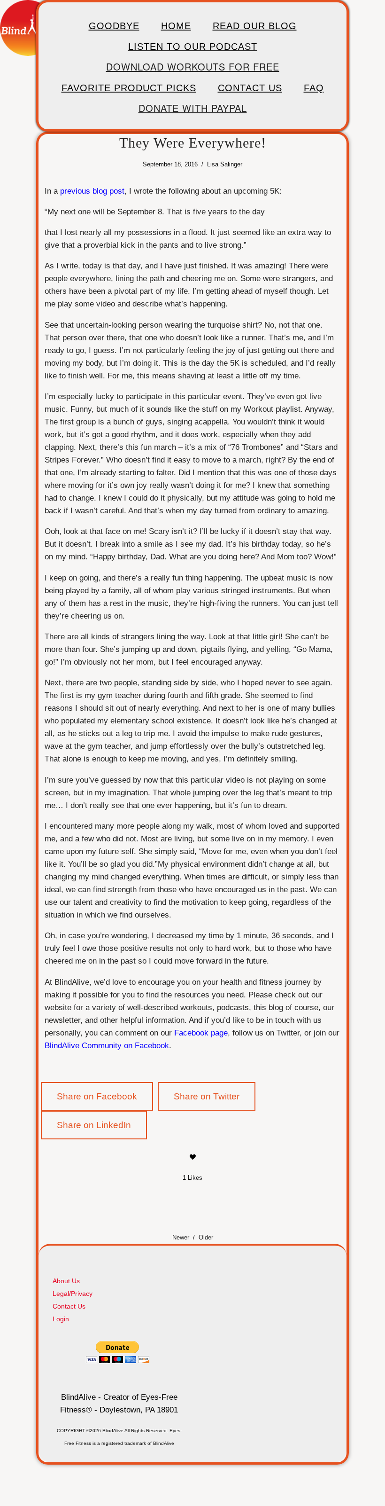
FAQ (314, 88)
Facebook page (201, 1032)
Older (206, 1237)
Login (61, 1319)
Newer (180, 1237)
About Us (66, 1281)
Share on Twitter (206, 1096)
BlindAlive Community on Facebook (107, 1045)
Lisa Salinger (224, 164)
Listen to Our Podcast (192, 46)
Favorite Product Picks (129, 88)
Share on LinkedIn (94, 1125)
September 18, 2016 (170, 164)
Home (176, 26)
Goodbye (114, 26)
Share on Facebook (97, 1096)
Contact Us (250, 88)
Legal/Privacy (72, 1293)
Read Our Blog (255, 26)
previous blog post (92, 191)
